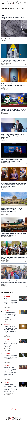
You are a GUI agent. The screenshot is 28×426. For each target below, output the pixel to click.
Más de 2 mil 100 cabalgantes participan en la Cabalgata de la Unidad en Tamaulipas (14, 258)
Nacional (4, 8)
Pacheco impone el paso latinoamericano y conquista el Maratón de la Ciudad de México (10, 301)
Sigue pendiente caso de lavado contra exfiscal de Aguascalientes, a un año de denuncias (13, 136)
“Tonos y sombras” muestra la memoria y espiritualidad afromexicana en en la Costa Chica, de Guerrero (10, 372)
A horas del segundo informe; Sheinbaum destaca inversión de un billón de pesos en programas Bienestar (13, 184)
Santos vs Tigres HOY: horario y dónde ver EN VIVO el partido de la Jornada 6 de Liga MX (14, 110)
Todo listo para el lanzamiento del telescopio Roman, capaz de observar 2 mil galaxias (13, 85)
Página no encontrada (12, 17)
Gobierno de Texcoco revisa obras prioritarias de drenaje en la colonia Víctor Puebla (13, 282)
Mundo (19, 8)
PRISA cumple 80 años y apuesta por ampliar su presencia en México (12, 160)
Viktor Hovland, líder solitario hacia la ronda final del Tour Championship (10, 344)
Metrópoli (12, 8)
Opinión (25, 8)
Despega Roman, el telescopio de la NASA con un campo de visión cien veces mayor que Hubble (10, 330)
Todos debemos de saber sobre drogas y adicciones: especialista (13, 234)
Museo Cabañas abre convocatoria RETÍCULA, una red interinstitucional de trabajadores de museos (13, 210)
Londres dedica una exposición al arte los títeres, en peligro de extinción (10, 315)
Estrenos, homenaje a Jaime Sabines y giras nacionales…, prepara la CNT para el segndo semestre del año (10, 388)
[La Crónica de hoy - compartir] (26, 64)
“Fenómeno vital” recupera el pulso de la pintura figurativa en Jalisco (13, 61)
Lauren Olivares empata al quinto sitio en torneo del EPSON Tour (10, 357)
